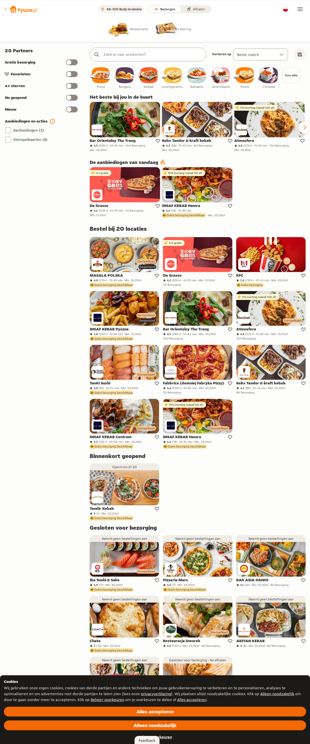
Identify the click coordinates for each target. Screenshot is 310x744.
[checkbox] (101, 78)
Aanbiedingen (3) (28, 130)
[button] (20, 9)
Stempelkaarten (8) (30, 139)
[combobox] (152, 54)
